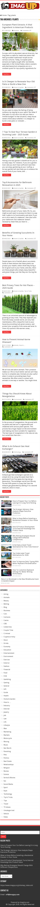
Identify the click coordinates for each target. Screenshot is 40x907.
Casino (6, 620)
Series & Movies (9, 778)
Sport (6, 787)
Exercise (7, 660)
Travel (6, 804)
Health (6, 696)
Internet (7, 709)
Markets (7, 735)
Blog (5, 607)
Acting (6, 594)
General (6, 686)
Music (6, 745)
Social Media (8, 784)
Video (6, 817)
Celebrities (8, 627)
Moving (6, 742)
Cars (5, 614)
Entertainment (9, 653)
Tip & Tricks (28, 291)
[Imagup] (20, 5)
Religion (7, 768)
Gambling (7, 679)
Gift (5, 689)
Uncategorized (9, 810)
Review (6, 771)
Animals (16, 345)
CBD (5, 624)
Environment (18, 399)
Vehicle (6, 814)
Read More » (6, 74)
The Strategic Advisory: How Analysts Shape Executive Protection (23, 511)
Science (6, 774)
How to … (7, 702)
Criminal (7, 633)
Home (4, 15)
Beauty (6, 601)
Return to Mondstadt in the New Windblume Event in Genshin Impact (20, 580)
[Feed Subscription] (39, 19)
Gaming (6, 683)
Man (5, 728)
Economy (7, 647)
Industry (7, 706)
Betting (6, 604)
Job (5, 715)
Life (5, 722)
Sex (5, 781)
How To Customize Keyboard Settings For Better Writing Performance (23, 572)
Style (5, 791)
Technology (17, 452)
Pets (5, 755)
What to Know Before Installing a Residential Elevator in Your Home (25, 519)
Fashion (6, 666)
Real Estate (8, 761)
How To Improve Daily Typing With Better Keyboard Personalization (26, 562)
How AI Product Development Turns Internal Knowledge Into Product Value (24, 528)
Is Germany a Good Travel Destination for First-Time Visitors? (26, 546)
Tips (5, 801)
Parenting (7, 751)
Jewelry (6, 712)
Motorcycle (8, 738)
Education (7, 650)
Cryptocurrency (9, 637)
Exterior (7, 663)
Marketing (7, 732)
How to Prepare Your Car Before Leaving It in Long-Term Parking (24, 502)
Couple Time (8, 630)
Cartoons (7, 617)
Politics (6, 758)
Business (16, 30)
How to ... (22, 345)
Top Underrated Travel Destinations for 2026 (21, 554)
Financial (7, 669)
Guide (6, 692)
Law (5, 719)
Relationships (9, 764)
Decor (6, 640)
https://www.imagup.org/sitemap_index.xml (16, 885)
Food (5, 673)
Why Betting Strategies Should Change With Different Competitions (24, 538)
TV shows (7, 807)
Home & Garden (19, 87)
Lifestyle (7, 725)
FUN (5, 676)
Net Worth (7, 748)
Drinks (6, 643)
